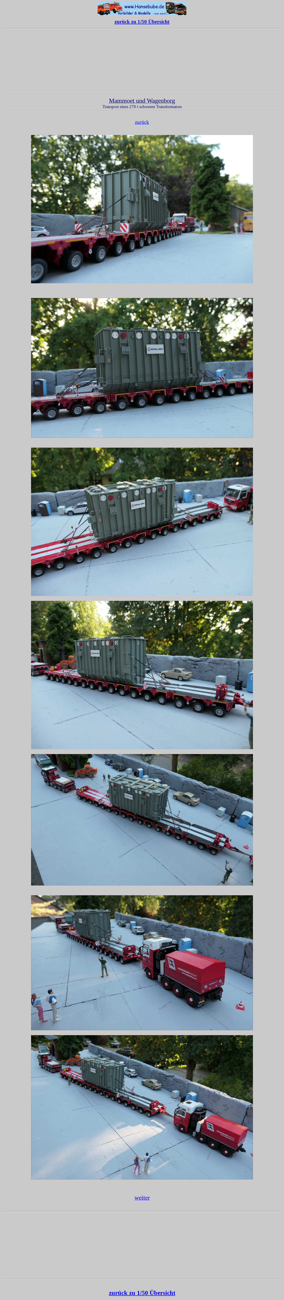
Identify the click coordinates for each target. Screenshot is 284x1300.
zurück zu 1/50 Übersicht (142, 21)
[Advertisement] (142, 62)
